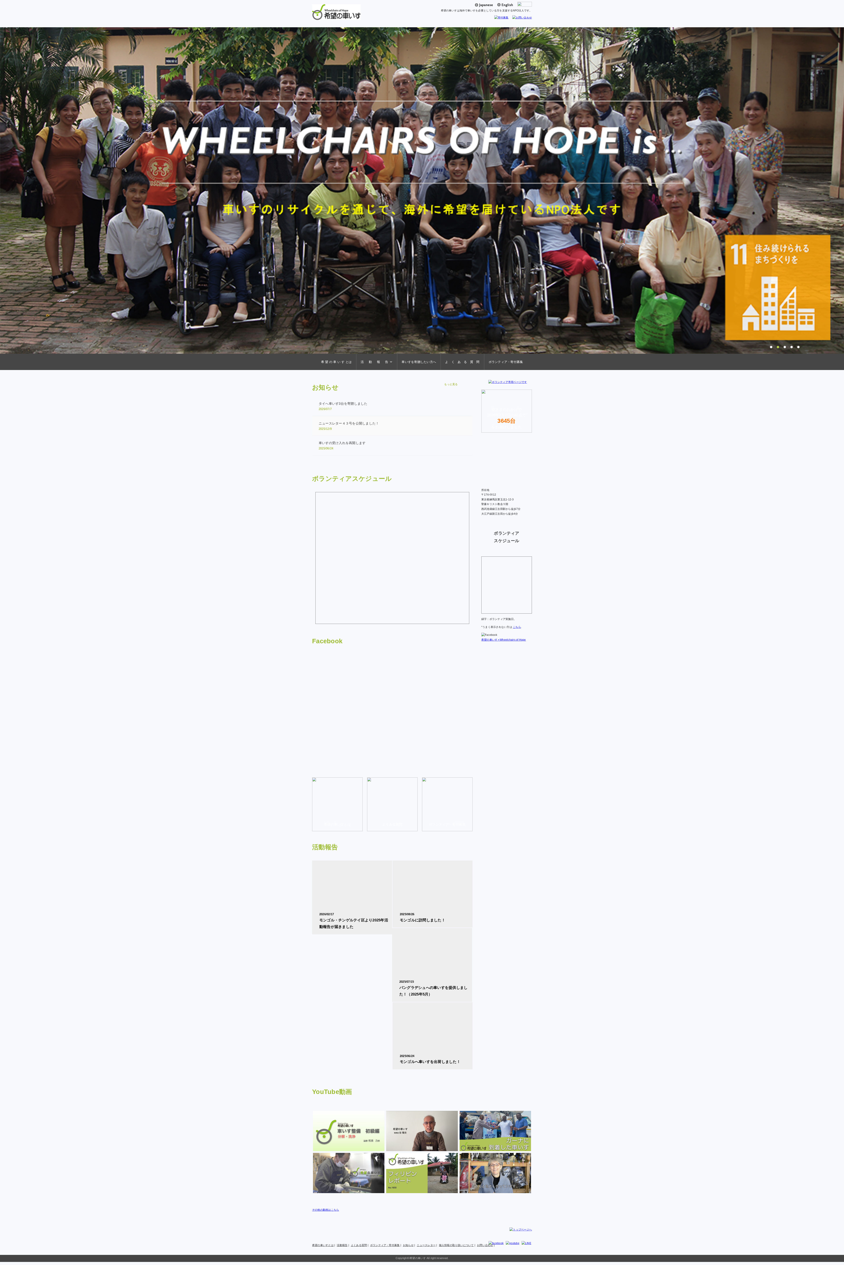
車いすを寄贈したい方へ (419, 362)
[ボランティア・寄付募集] (447, 828)
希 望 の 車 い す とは (336, 362)
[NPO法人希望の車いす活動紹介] (348, 1173)
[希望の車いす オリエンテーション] (495, 1173)
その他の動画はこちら (325, 1209)
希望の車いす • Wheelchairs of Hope (503, 639)
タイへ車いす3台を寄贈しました (343, 406)
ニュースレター (426, 1245)
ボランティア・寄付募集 (506, 362)
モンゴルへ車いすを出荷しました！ (430, 1059)
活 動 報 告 (374, 362)
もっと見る (451, 384)
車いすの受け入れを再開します (342, 445)
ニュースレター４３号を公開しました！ (349, 425)
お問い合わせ (485, 1245)
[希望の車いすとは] (337, 828)
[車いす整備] (348, 1131)
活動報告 (342, 1245)
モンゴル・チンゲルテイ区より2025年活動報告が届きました (353, 921)
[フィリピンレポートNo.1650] (422, 1173)
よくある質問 (359, 1245)
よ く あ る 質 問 (462, 362)
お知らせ (408, 1245)
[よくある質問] (392, 828)
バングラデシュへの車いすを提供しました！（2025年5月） (433, 988)
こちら (517, 627)
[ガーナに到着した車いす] (495, 1131)
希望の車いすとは (323, 1245)
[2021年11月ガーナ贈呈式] (422, 1131)
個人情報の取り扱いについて (456, 1245)
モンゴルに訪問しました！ (422, 917)
